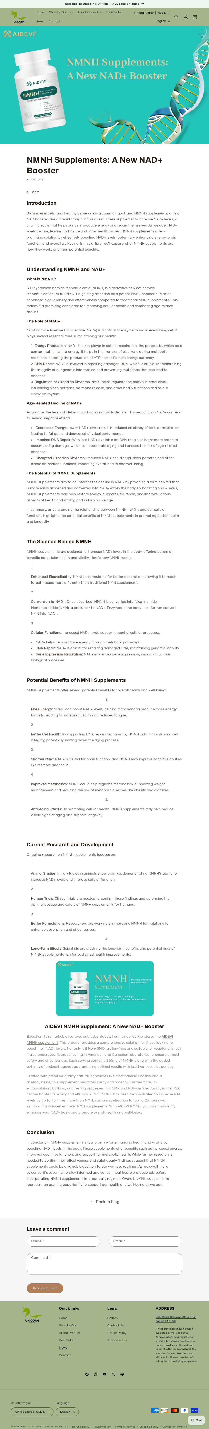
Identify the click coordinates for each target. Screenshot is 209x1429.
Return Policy (116, 1333)
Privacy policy (102, 1427)
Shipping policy (149, 1427)
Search (112, 1318)
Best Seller (66, 1340)
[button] (60, 12)
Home (63, 1318)
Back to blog (107, 1202)
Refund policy (80, 1427)
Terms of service (125, 1427)
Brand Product (69, 1333)
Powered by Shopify (55, 1427)
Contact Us (115, 1325)
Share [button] (35, 192)
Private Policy (117, 1340)
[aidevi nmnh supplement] (105, 1016)
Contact (65, 1355)
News (63, 1347)
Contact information (174, 1427)
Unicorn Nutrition (32, 1427)
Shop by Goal (68, 1325)
